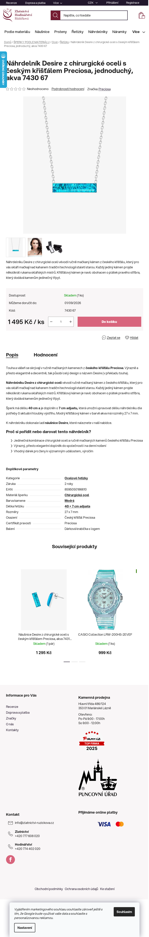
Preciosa (105, 89)
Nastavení (24, 927)
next (140, 614)
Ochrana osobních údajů (81, 889)
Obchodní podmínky (49, 889)
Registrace (132, 3)
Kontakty (12, 730)
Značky (11, 718)
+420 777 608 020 (27, 834)
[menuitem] (17, 31)
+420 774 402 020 (27, 846)
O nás (10, 724)
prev (9, 614)
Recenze (11, 3)
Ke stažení (107, 889)
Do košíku (109, 321)
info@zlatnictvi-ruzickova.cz (34, 823)
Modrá (69, 500)
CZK (91, 3)
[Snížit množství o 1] (51, 322)
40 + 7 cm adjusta (77, 506)
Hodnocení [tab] (45, 354)
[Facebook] (10, 859)
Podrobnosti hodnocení (68, 89)
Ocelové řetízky (76, 478)
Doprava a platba (35, 3)
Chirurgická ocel (77, 495)
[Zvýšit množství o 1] (71, 322)
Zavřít (28, 337)
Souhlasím (124, 911)
